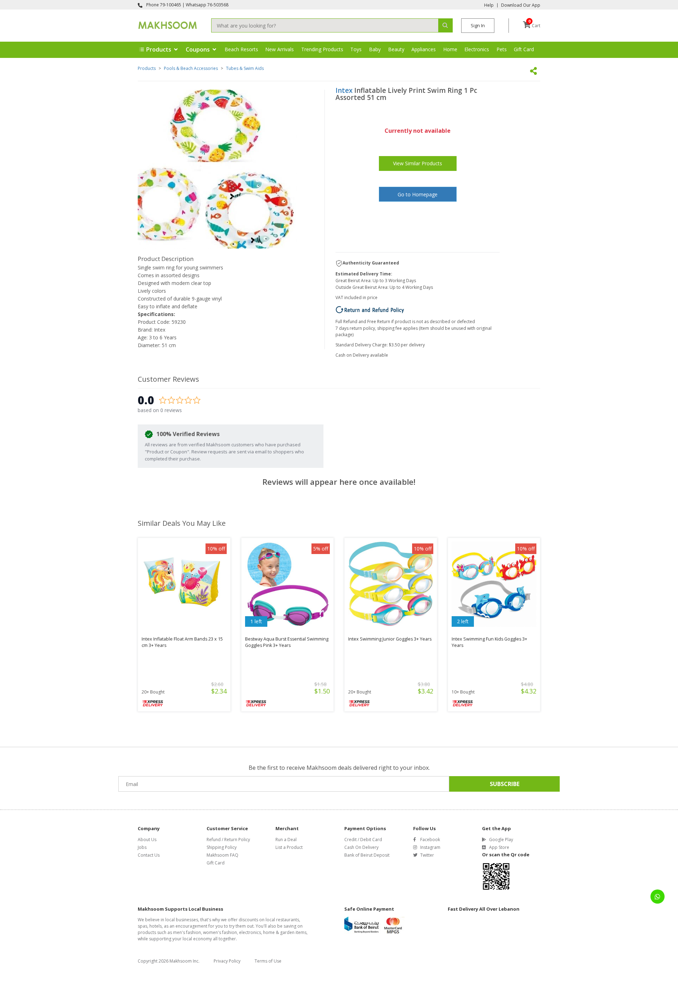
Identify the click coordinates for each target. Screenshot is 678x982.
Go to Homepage (418, 194)
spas (142, 926)
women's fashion (220, 932)
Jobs (142, 847)
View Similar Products (417, 163)
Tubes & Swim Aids (245, 68)
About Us (147, 840)
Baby (375, 49)
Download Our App (520, 5)
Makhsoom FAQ (222, 855)
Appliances (423, 49)
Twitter (427, 855)
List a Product (289, 847)
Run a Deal (286, 840)
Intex (343, 90)
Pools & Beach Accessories (191, 68)
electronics (250, 932)
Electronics (476, 49)
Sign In (478, 25)
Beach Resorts (241, 49)
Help (489, 5)
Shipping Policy (222, 847)
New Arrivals (279, 49)
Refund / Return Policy (228, 840)
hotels (155, 926)
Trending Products (322, 49)
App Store (499, 847)
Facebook (430, 840)
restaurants (287, 920)
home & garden (279, 932)
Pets (501, 49)
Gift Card (524, 49)
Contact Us (149, 855)
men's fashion (187, 932)
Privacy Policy (227, 961)
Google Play (501, 840)
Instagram (430, 847)
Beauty (396, 49)
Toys (356, 49)
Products (147, 68)
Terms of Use (268, 961)
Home (450, 49)
